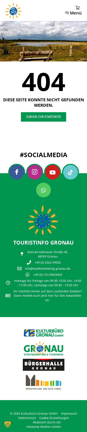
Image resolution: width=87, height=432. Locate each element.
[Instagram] (34, 172)
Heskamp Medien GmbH (43, 427)
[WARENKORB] (77, 8)
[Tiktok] (70, 172)
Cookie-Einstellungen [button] (54, 418)
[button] (7, 424)
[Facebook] (16, 172)
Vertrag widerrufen (20, 406)
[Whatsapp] (43, 190)
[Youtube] (52, 172)
